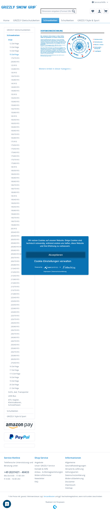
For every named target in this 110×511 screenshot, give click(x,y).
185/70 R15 (15, 185)
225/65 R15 (15, 312)
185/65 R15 (15, 181)
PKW (10, 40)
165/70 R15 (15, 134)
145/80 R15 (15, 91)
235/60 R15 (15, 326)
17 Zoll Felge (14, 370)
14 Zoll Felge (14, 51)
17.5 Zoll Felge (15, 374)
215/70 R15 (15, 287)
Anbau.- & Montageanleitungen (49, 472)
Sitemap (69, 488)
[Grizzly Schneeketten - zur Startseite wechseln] (19, 11)
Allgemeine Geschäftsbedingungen (75, 464)
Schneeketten (13, 35)
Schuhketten (12, 411)
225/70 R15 (15, 316)
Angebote (39, 462)
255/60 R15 (15, 348)
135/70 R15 (15, 76)
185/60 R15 (15, 178)
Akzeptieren (56, 254)
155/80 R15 (15, 112)
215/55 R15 (15, 276)
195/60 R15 (15, 210)
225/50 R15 (15, 301)
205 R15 (14, 228)
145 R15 (14, 83)
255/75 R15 (15, 352)
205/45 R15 (15, 232)
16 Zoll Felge (14, 366)
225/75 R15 (15, 319)
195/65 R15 (15, 214)
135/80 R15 (15, 80)
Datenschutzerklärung (75, 475)
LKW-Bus (12, 396)
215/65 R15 (15, 283)
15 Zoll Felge (14, 54)
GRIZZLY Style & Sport (16, 416)
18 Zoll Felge (14, 377)
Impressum (70, 485)
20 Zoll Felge (14, 384)
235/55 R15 (15, 323)
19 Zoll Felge (14, 381)
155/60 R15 (15, 102)
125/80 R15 (15, 69)
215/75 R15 (15, 290)
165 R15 (14, 116)
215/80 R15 (15, 294)
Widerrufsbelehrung (74, 478)
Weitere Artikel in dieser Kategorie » (55, 68)
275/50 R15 (15, 363)
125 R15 (14, 65)
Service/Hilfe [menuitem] (100, 2)
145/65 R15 (15, 87)
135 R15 (14, 72)
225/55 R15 (15, 305)
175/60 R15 (15, 152)
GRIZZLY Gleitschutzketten (18, 30)
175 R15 (14, 141)
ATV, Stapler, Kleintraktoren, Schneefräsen (14, 402)
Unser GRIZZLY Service (45, 465)
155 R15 (14, 94)
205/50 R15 (15, 236)
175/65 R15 (15, 156)
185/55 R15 (15, 174)
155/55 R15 (15, 98)
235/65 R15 (15, 62)
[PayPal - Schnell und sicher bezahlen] (19, 436)
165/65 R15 (15, 131)
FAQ (36, 481)
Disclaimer (70, 481)
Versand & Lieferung (74, 469)
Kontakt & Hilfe (41, 469)
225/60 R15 (15, 308)
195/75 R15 (15, 221)
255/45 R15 (15, 345)
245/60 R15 (15, 337)
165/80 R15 (15, 138)
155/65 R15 (15, 105)
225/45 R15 (15, 297)
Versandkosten (49, 496)
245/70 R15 (15, 341)
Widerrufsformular (43, 475)
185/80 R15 (15, 192)
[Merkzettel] (92, 11)
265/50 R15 (15, 359)
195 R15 (14, 196)
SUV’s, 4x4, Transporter (18, 392)
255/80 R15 (15, 355)
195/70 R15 (15, 218)
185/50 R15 (15, 170)
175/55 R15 (15, 149)
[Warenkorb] (105, 11)
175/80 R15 (15, 163)
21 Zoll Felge (14, 388)
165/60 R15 (15, 127)
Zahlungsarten (71, 472)
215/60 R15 (15, 279)
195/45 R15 (15, 199)
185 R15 (14, 167)
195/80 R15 (15, 225)
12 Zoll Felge (14, 43)
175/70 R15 (15, 160)
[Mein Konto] (99, 11)
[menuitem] (58, 11)
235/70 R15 (15, 330)
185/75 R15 (15, 189)
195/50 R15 (15, 203)
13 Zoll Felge (14, 47)
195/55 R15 (15, 207)
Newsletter (39, 478)
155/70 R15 (15, 109)
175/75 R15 (15, 58)
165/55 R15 (15, 123)
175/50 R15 (15, 145)
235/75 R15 (15, 334)
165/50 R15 (15, 120)
